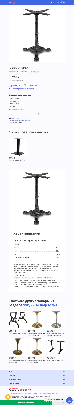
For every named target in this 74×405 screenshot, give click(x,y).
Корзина (61, 1)
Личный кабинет (51, 1)
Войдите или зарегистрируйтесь (19, 120)
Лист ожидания (57, 1)
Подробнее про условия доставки (21, 89)
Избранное (54, 1)
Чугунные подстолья (40, 305)
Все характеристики (16, 109)
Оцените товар (34, 72)
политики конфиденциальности (18, 399)
